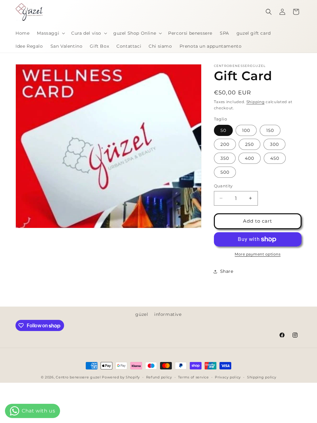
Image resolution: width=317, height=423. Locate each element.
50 (223, 130)
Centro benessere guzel (78, 377)
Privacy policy (228, 377)
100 (246, 130)
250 (249, 144)
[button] (50, 33)
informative (168, 314)
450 (274, 158)
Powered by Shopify (121, 377)
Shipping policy (261, 377)
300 (274, 144)
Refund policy (159, 377)
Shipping (255, 101)
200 (224, 144)
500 (224, 172)
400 (249, 158)
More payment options (257, 254)
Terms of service (193, 377)
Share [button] (226, 271)
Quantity (223, 185)
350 (224, 158)
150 (270, 130)
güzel (141, 314)
